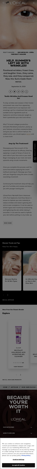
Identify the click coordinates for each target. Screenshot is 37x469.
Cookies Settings (18, 459)
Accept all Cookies (18, 465)
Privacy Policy (26, 455)
